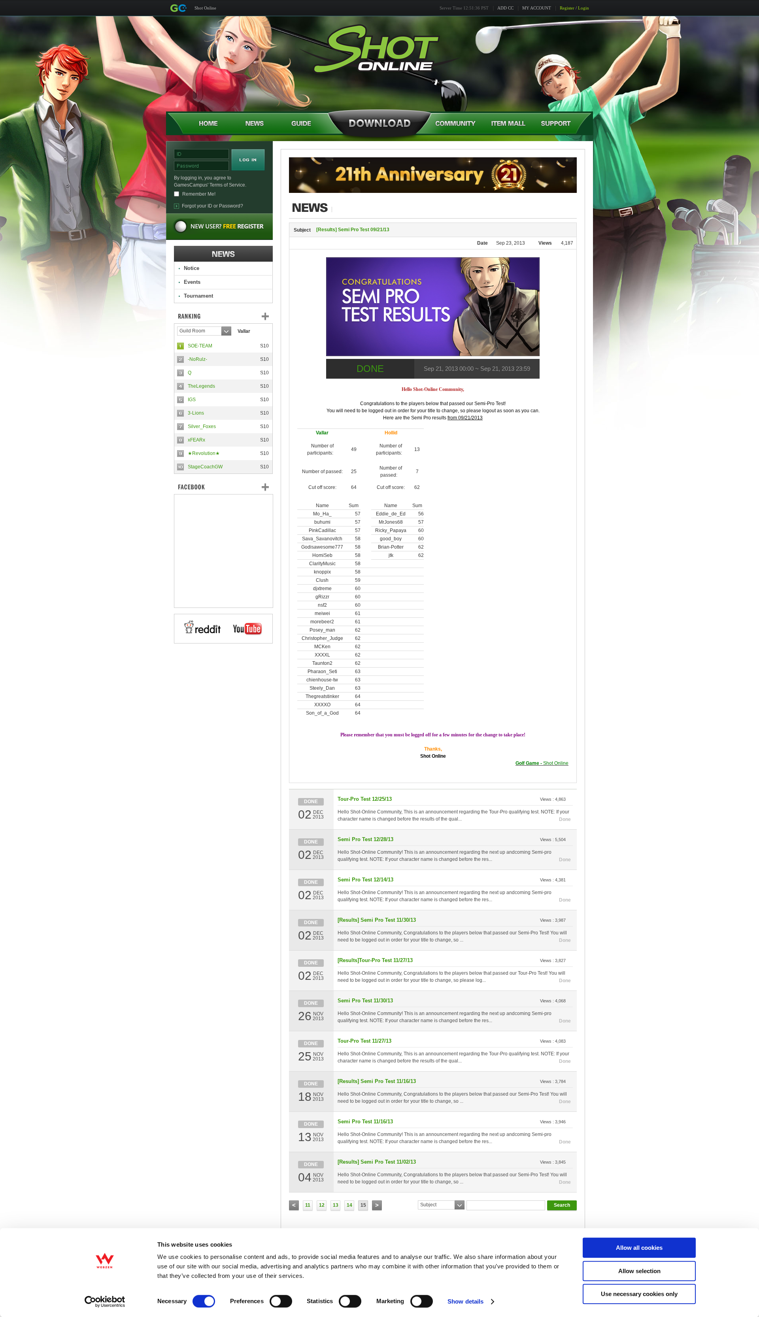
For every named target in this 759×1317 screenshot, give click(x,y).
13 (335, 1205)
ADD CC (505, 8)
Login (583, 8)
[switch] (281, 1301)
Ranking (229, 316)
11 (307, 1205)
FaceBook (223, 487)
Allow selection (639, 1271)
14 (349, 1205)
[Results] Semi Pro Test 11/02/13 (377, 1162)
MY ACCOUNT (536, 8)
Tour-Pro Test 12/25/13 (365, 799)
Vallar (244, 331)
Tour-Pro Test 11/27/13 (364, 1041)
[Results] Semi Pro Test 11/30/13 (377, 920)
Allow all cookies (639, 1247)
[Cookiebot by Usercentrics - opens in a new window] (105, 1302)
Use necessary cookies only (639, 1294)
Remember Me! (198, 194)
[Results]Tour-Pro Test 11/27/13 (375, 960)
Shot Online (205, 8)
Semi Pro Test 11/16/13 (365, 1122)
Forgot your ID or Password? (212, 206)
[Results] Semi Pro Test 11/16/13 (377, 1081)
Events (192, 282)
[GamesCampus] (178, 8)
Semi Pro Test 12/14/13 (365, 880)
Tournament (198, 296)
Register (567, 8)
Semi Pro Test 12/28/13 (365, 839)
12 (322, 1205)
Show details (465, 1301)
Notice (191, 268)
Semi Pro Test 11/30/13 (365, 1001)
